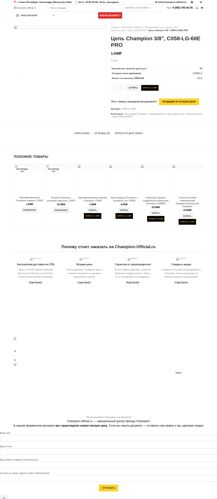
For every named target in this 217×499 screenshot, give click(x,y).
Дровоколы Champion (122, 376)
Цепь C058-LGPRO (137, 30)
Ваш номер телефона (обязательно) (19, 459)
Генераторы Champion (155, 349)
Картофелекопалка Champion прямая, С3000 (29, 199)
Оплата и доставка (129, 133)
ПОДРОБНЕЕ (36, 282)
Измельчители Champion (124, 398)
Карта (179, 372)
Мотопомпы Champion (155, 354)
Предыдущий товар (195, 28)
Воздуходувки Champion (123, 392)
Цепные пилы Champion (123, 370)
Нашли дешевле (184, 356)
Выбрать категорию (137, 8)
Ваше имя (5, 433)
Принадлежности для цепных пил (161, 27)
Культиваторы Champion (123, 360)
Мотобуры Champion (154, 376)
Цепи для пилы (118, 30)
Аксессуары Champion (131, 27)
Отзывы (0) (102, 133)
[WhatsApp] (196, 2)
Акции (179, 361)
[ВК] (201, 2)
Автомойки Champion (122, 387)
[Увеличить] (20, 76)
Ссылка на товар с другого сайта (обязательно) (25, 473)
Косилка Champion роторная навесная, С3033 (61, 199)
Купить (133, 88)
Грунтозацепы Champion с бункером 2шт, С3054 (124, 199)
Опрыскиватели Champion (124, 381)
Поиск (158, 7)
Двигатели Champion (154, 360)
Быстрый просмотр (42, 170)
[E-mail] (192, 2)
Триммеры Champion (122, 365)
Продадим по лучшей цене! (179, 102)
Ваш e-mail (5, 446)
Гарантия (180, 350)
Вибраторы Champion (154, 365)
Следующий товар (201, 28)
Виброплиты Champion (155, 370)
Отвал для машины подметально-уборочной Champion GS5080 (156, 200)
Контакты (180, 367)
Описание (81, 133)
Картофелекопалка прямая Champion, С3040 (92, 199)
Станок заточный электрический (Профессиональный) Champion (187, 202)
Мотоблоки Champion (122, 349)
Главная (115, 27)
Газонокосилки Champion (124, 354)
